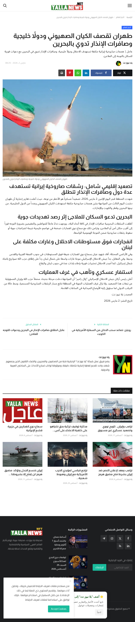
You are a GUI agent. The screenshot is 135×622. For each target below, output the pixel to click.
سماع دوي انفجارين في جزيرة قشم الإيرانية (25, 428)
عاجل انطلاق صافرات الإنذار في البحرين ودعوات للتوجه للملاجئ (34, 331)
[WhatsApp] (78, 73)
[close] (70, 581)
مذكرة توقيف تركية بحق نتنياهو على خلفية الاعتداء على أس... (68, 428)
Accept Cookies (58, 609)
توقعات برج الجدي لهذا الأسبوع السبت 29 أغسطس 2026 (57, 563)
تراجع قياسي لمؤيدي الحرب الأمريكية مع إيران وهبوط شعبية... (71, 474)
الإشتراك (99, 567)
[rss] (120, 546)
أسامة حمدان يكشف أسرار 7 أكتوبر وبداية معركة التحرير (59, 543)
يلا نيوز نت (127, 63)
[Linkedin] (128, 546)
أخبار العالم (120, 17)
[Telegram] (104, 538)
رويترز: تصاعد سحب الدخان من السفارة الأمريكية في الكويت (101, 331)
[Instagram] (112, 538)
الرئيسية (129, 17)
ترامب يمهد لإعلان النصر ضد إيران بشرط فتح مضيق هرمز (115, 472)
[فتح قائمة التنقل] (130, 5)
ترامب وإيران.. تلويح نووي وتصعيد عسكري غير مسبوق (115, 428)
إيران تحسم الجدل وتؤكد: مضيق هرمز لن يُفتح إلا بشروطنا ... (23, 472)
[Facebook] (128, 538)
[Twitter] (120, 538)
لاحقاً (99, 612)
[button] (86, 73)
